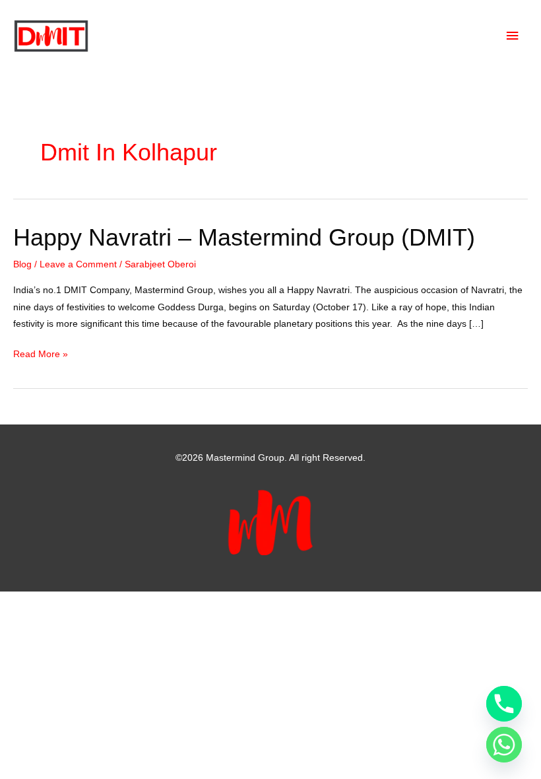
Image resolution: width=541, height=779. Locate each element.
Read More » (40, 355)
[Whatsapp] (504, 744)
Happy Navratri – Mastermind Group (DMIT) (244, 237)
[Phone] (504, 704)
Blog (22, 264)
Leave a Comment (78, 264)
